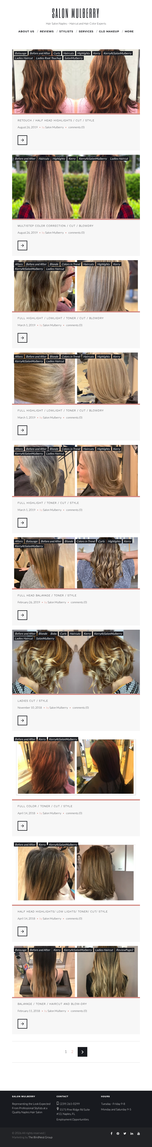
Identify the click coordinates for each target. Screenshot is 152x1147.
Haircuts (68, 53)
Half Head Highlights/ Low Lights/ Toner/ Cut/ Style (63, 911)
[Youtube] (138, 1133)
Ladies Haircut (24, 58)
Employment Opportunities (73, 1119)
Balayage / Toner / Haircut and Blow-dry (52, 1004)
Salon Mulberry (76, 13)
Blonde (54, 264)
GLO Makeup (109, 31)
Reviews (47, 31)
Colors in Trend (71, 264)
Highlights (83, 53)
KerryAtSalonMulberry (117, 53)
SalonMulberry (73, 58)
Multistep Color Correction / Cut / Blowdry (55, 225)
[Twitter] (124, 1133)
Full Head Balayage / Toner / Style (47, 595)
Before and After (40, 53)
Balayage (20, 53)
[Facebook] (111, 1133)
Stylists (66, 31)
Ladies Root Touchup (48, 58)
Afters (19, 264)
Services (86, 31)
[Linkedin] (131, 1133)
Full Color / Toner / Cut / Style (45, 806)
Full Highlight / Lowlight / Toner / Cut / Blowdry (61, 318)
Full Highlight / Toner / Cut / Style (48, 503)
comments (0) (76, 127)
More (129, 31)
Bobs (53, 633)
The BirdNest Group (40, 1137)
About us (26, 31)
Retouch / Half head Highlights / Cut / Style (56, 120)
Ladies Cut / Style (33, 700)
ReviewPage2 (124, 949)
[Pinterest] (118, 1133)
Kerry (96, 53)
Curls (56, 53)
